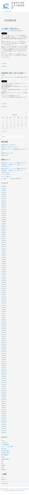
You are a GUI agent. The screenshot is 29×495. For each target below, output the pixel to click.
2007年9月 (3, 380)
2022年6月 (3, 202)
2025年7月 (3, 192)
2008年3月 (3, 376)
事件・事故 (3, 448)
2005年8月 (3, 415)
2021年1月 (3, 207)
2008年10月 (4, 367)
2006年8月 (3, 395)
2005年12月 (3, 407)
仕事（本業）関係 (5, 450)
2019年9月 (3, 217)
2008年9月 (3, 370)
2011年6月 (3, 313)
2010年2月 (3, 336)
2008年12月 (3, 363)
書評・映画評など (5, 454)
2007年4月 (3, 386)
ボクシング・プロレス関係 (7, 30)
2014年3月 (3, 271)
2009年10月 (4, 345)
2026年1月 (3, 188)
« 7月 (2, 131)
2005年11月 (3, 409)
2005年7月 (3, 418)
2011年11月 (3, 303)
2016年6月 (3, 248)
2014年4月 (3, 269)
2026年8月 (3, 186)
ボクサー (3, 174)
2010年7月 (3, 326)
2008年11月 (3, 365)
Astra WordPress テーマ (21, 490)
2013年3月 (3, 286)
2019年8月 (3, 219)
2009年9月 (3, 347)
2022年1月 (3, 205)
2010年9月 (3, 322)
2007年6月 (3, 382)
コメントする (4, 77)
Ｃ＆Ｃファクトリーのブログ (18, 5)
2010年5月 (3, 330)
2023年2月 (3, 198)
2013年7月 (3, 280)
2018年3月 (3, 232)
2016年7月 (3, 246)
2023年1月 (3, 200)
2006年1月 (3, 405)
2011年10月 (3, 305)
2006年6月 (3, 399)
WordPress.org (4, 483)
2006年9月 (3, 393)
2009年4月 (3, 355)
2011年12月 (3, 301)
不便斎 (17, 178)
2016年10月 (3, 242)
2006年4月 (3, 401)
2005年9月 (3, 413)
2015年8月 (3, 253)
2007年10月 (4, 378)
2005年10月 (4, 411)
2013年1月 (3, 288)
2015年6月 (3, 255)
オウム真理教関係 (5, 444)
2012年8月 (3, 290)
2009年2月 (3, 359)
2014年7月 (3, 263)
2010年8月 (3, 324)
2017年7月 (3, 236)
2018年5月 (3, 230)
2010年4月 (3, 332)
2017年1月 (3, 238)
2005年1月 (3, 428)
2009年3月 (3, 357)
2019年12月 (3, 215)
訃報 (2, 467)
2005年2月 (3, 426)
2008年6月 (3, 374)
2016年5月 (3, 251)
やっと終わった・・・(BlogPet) (8, 178)
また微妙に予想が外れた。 (11, 29)
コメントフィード (5, 481)
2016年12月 (3, 240)
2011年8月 (3, 309)
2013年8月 (3, 278)
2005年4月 (3, 424)
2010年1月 (3, 338)
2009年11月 (3, 342)
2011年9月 (3, 307)
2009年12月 (4, 340)
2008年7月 (3, 372)
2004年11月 (3, 432)
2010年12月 (3, 319)
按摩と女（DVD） (5, 155)
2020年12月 (3, 209)
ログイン (3, 477)
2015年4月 (3, 257)
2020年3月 (3, 211)
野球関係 (3, 469)
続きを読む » (4, 66)
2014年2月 (3, 273)
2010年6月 (3, 328)
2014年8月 (3, 261)
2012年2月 (3, 299)
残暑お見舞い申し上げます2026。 (8, 144)
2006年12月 (4, 390)
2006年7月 (3, 397)
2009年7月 (3, 349)
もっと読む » (4, 63)
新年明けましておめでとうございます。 (9, 147)
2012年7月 (3, 292)
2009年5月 (3, 353)
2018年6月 (3, 228)
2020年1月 (3, 213)
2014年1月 (3, 276)
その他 (2, 440)
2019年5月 (3, 221)
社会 (2, 463)
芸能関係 (3, 465)
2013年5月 (3, 282)
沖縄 (2, 461)
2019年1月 (3, 223)
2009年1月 (3, 361)
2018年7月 (3, 225)
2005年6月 (3, 420)
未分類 (2, 457)
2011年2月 (3, 315)
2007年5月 (3, 384)
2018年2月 (3, 234)
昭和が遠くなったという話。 (7, 153)
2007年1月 (3, 388)
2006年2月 (3, 403)
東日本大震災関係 (5, 459)
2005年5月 (3, 422)
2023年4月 (3, 194)
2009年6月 (3, 351)
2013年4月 (3, 284)
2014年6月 (3, 265)
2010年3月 (3, 334)
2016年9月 (3, 244)
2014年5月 (3, 267)
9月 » (5, 131)
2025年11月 (3, 190)
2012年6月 (3, 294)
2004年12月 (4, 430)
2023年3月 (3, 196)
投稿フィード (4, 479)
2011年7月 (3, 311)
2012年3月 (3, 296)
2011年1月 (3, 317)
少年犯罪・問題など (5, 452)
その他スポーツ (4, 442)
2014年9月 (3, 259)
